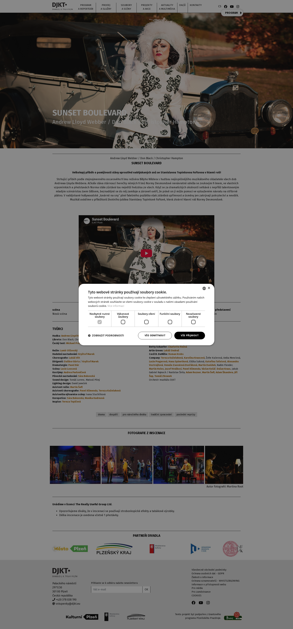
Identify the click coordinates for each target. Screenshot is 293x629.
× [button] (209, 288)
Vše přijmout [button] (190, 335)
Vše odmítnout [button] (155, 335)
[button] (106, 335)
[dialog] (146, 314)
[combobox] (204, 288)
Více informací (116, 306)
